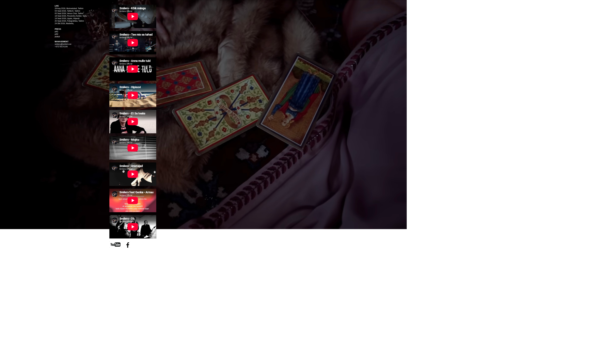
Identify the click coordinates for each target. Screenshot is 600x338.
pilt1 (56, 32)
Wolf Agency (131, 252)
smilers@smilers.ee (63, 44)
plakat (57, 37)
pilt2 (56, 34)
